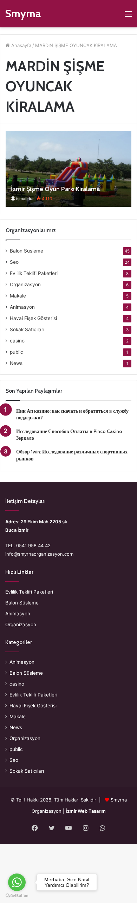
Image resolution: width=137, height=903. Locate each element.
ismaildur (25, 198)
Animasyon (22, 307)
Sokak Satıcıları (27, 329)
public (16, 352)
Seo (14, 262)
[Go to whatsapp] (17, 882)
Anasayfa (20, 45)
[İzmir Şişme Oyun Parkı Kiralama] (68, 169)
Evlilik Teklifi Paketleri (34, 273)
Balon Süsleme (26, 251)
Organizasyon (25, 284)
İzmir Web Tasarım (86, 811)
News (16, 363)
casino (17, 340)
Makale (18, 296)
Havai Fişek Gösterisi (33, 318)
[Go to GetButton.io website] (17, 896)
